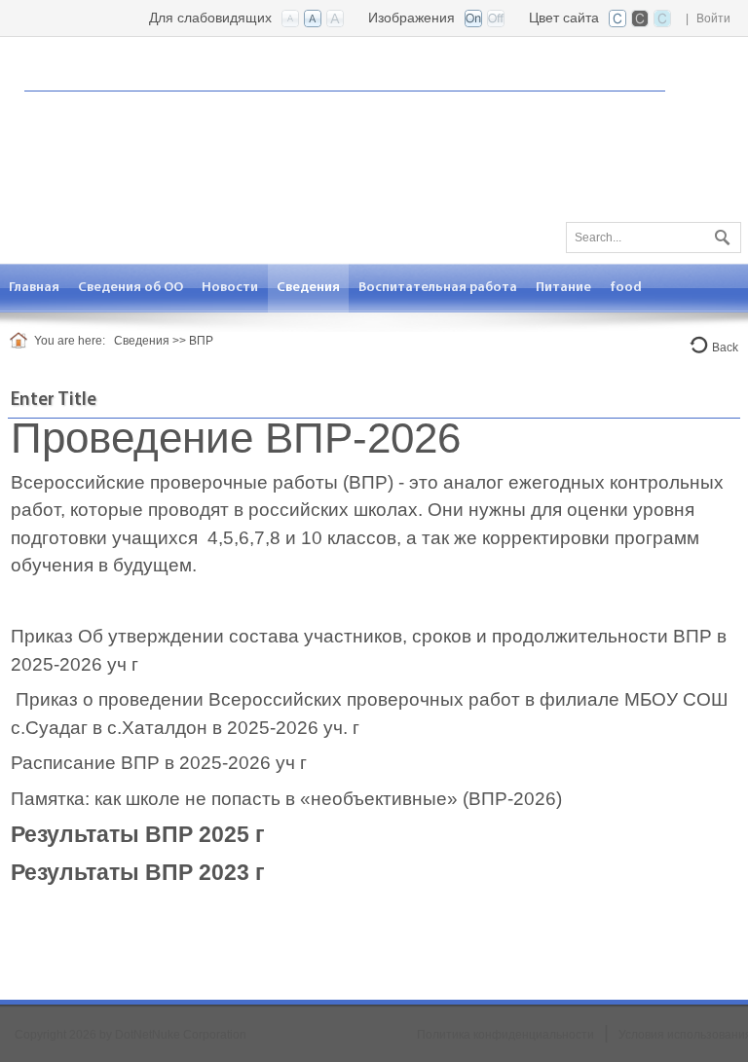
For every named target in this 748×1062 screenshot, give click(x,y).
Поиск (719, 233)
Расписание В (72, 762)
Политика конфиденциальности (505, 1035)
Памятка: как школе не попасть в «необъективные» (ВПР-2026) (286, 798)
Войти (713, 18)
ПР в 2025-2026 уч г (220, 762)
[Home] (22, 340)
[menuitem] (34, 287)
